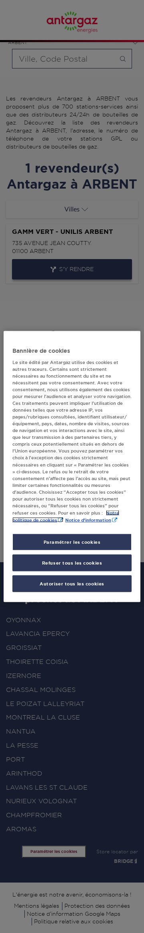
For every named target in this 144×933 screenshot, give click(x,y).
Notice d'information (88, 520)
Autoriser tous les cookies (72, 583)
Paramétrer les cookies (72, 542)
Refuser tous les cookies (72, 562)
